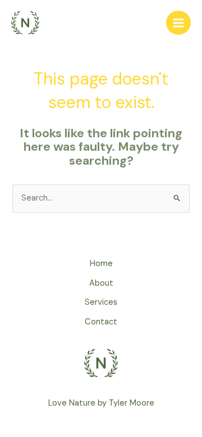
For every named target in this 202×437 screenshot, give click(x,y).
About (101, 283)
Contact (101, 322)
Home (101, 263)
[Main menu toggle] (178, 23)
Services (101, 302)
